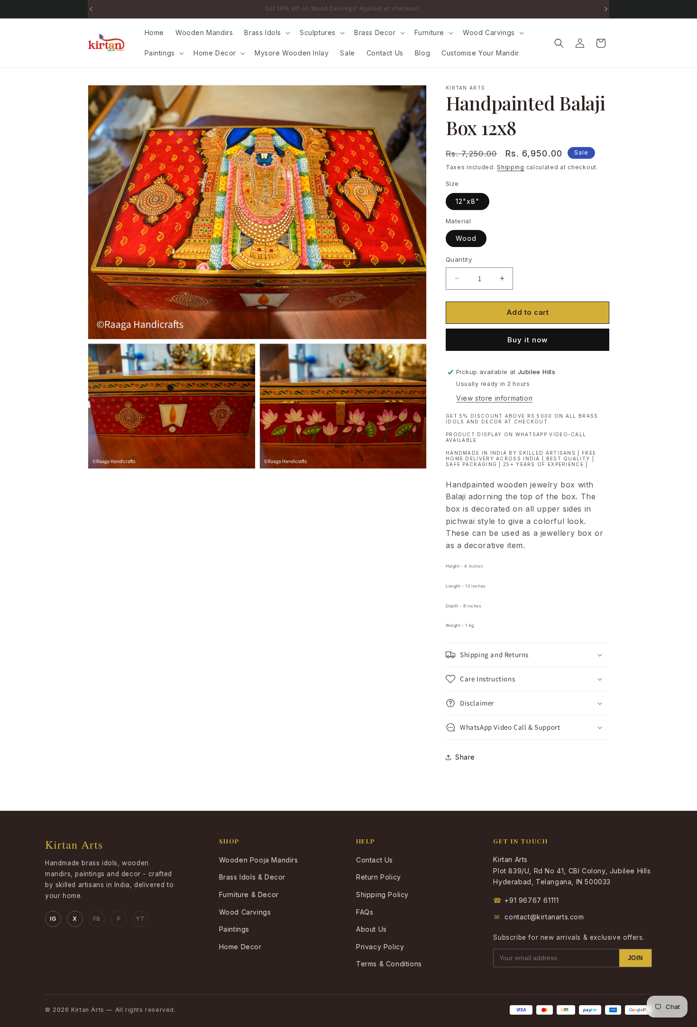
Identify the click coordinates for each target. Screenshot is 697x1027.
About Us (371, 929)
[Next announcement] (606, 9)
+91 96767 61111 (526, 900)
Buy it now (527, 339)
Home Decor (240, 947)
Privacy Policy (380, 947)
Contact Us (374, 860)
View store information (494, 398)
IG (53, 918)
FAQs (364, 912)
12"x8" (467, 201)
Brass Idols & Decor (252, 877)
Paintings (234, 929)
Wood (466, 238)
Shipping (510, 167)
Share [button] (465, 757)
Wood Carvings (245, 912)
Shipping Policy (382, 894)
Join (635, 958)
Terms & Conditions (389, 964)
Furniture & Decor (249, 894)
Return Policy (378, 877)
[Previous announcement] (91, 9)
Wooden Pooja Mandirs (258, 860)
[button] (266, 33)
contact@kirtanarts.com (539, 917)
